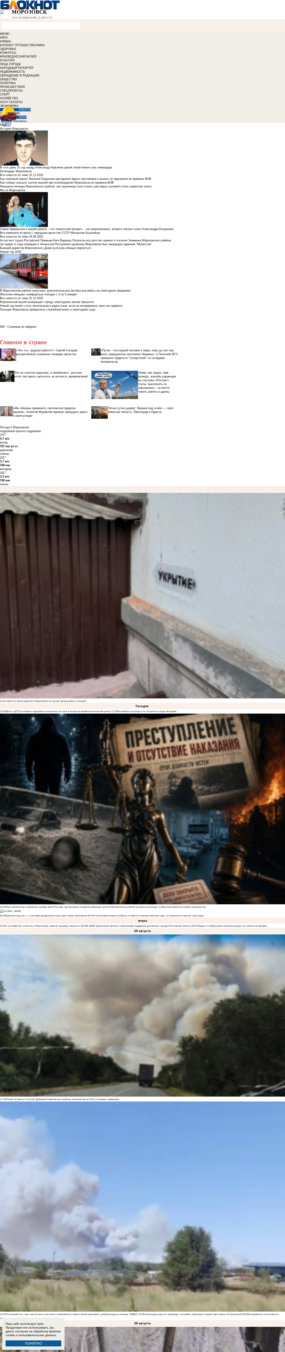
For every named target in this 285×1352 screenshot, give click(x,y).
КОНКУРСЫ (8, 52)
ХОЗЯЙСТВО (9, 98)
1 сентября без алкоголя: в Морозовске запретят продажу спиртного (43, 926)
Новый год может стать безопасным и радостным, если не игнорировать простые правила (61, 305)
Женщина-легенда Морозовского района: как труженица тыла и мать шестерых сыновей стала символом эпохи (75, 186)
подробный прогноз (13, 431)
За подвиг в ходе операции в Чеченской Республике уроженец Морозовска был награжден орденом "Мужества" (76, 244)
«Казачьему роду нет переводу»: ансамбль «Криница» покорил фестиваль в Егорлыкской (192, 1314)
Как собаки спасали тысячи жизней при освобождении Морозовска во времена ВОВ (57, 182)
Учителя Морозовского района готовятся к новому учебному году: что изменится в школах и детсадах (149, 915)
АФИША (5, 41)
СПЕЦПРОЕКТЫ (11, 90)
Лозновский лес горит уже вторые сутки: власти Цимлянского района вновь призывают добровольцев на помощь (67, 1314)
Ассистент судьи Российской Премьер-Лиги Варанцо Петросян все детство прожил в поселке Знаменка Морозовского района (85, 240)
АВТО (4, 37)
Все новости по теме (14, 175)
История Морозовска (14, 128)
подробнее (34, 431)
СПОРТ (5, 94)
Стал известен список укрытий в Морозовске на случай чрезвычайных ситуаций (43, 701)
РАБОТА (25, 109)
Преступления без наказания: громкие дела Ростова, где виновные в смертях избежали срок (57, 907)
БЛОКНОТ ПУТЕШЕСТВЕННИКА (22, 45)
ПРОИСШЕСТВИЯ (12, 87)
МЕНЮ (4, 33)
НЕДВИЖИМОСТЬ (12, 71)
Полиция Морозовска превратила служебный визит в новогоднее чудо (47, 309)
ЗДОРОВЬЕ (8, 49)
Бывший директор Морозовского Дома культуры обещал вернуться (45, 248)
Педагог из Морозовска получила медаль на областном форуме (232, 926)
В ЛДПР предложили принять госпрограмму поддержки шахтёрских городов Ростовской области (139, 926)
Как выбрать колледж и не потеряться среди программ (146, 711)
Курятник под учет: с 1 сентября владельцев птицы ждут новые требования (46, 915)
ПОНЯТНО (33, 1343)
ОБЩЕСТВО (8, 79)
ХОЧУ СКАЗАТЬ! (11, 102)
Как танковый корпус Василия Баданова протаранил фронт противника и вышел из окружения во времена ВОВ (75, 178)
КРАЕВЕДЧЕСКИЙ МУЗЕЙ (18, 56)
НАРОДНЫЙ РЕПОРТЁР (17, 68)
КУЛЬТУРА (7, 60)
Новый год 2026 (10, 251)
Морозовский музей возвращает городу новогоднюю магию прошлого (47, 302)
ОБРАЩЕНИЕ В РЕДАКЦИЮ (19, 75)
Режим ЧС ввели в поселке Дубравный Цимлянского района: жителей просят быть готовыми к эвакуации (62, 1099)
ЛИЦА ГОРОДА (10, 64)
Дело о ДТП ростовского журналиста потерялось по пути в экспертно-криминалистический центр (58, 711)
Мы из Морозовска (12, 190)
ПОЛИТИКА (8, 83)
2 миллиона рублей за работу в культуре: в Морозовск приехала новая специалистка (160, 907)
